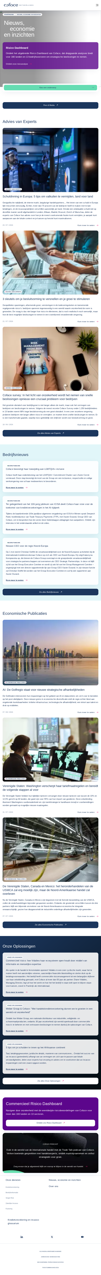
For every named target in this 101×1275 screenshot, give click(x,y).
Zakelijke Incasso (12, 1203)
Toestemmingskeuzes (50, 1267)
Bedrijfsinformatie (12, 1193)
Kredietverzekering (12, 1187)
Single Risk (10, 1198)
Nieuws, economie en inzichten (65, 1180)
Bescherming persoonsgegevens (50, 1262)
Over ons (53, 1186)
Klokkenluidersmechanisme (50, 1251)
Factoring (9, 1209)
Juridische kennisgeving (50, 1257)
